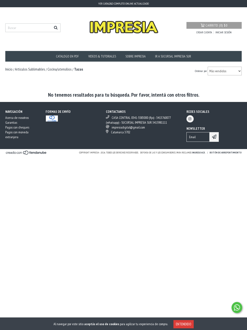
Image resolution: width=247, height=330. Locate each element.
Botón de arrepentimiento (226, 152)
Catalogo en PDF (67, 56)
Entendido (183, 324)
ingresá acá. (199, 152)
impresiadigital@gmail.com (128, 127)
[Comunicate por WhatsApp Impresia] (237, 307)
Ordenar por (201, 71)
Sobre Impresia (135, 56)
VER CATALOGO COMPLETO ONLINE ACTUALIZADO (123, 3)
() (216, 25)
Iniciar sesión (223, 32)
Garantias (11, 122)
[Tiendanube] (26, 154)
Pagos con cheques (17, 127)
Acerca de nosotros (17, 117)
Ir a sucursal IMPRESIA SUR (173, 56)
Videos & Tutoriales (102, 56)
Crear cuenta (204, 32)
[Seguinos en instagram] (190, 118)
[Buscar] (56, 27)
